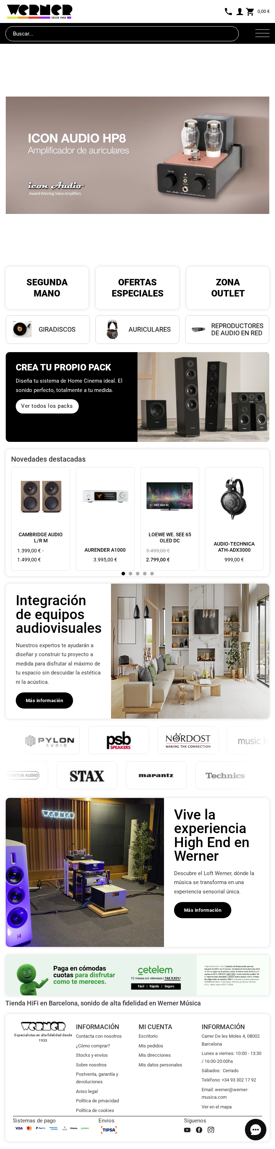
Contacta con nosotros (99, 1036)
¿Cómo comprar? (93, 1045)
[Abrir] (262, 33)
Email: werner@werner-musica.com (225, 1093)
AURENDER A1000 (105, 550)
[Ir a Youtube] (187, 1130)
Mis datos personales (160, 1065)
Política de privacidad (97, 1100)
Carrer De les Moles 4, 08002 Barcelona (231, 1039)
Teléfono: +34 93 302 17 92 (229, 1080)
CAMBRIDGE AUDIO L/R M (41, 537)
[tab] (123, 573)
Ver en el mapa (217, 1107)
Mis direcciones (155, 1055)
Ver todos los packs (47, 406)
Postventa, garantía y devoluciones (97, 1077)
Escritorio (148, 1036)
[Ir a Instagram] (211, 1130)
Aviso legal (87, 1091)
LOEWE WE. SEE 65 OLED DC (170, 537)
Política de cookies (95, 1110)
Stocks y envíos (92, 1055)
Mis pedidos (151, 1045)
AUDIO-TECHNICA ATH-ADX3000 (234, 547)
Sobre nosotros (91, 1065)
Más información (44, 700)
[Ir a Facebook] (199, 1130)
